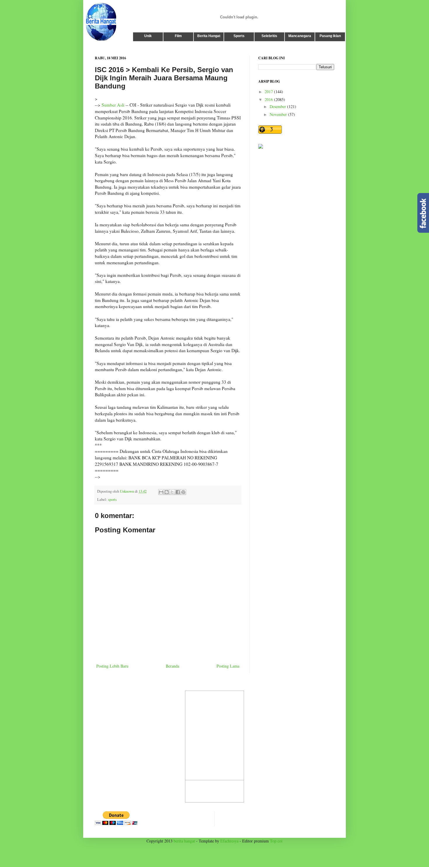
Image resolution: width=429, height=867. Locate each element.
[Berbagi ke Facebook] (178, 492)
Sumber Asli (113, 105)
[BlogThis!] (167, 492)
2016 (269, 99)
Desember (278, 106)
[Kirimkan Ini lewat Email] (161, 492)
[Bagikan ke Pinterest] (183, 492)
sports (112, 499)
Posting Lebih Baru (112, 666)
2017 (269, 91)
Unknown (127, 491)
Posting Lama (228, 666)
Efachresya (229, 841)
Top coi (276, 841)
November (279, 114)
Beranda (172, 666)
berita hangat (184, 841)
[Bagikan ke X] (172, 492)
